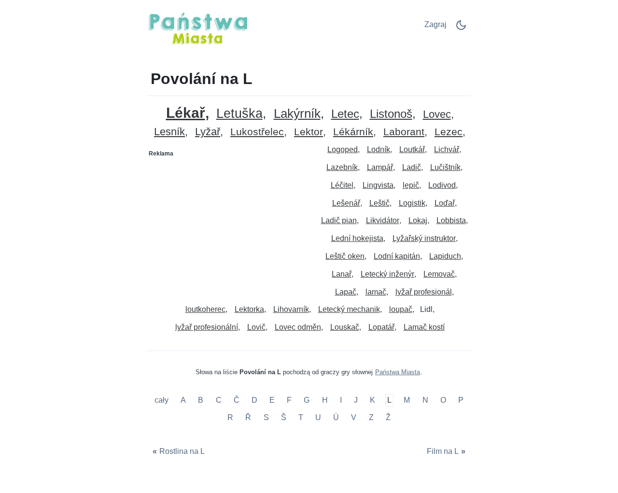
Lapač (345, 292)
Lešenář (346, 203)
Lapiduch (445, 256)
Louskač (344, 327)
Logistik (412, 203)
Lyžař (207, 132)
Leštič (379, 203)
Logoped (342, 149)
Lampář (380, 167)
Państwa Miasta (397, 372)
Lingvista (378, 185)
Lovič (256, 327)
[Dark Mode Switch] (461, 28)
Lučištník (445, 167)
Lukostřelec (257, 132)
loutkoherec (205, 309)
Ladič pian (339, 220)
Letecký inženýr (387, 274)
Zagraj (435, 24)
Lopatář (381, 327)
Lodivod (442, 185)
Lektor (308, 132)
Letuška (239, 114)
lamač (375, 292)
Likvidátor (382, 220)
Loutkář (412, 149)
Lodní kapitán (397, 256)
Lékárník (353, 132)
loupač (400, 309)
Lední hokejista (357, 238)
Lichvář (446, 149)
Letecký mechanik (349, 309)
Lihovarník (291, 309)
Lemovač (439, 274)
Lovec (437, 115)
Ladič (411, 167)
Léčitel (342, 185)
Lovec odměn (298, 327)
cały (162, 400)
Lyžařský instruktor (424, 238)
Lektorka (249, 309)
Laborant (403, 132)
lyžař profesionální (206, 327)
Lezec (449, 132)
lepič (411, 185)
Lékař (185, 113)
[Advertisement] (228, 221)
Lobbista (451, 220)
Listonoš (391, 114)
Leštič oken (345, 256)
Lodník (378, 149)
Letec (345, 114)
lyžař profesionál (423, 292)
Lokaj (417, 220)
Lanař (341, 274)
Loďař (445, 203)
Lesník (169, 132)
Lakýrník (297, 114)
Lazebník (342, 167)
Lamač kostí (424, 327)
